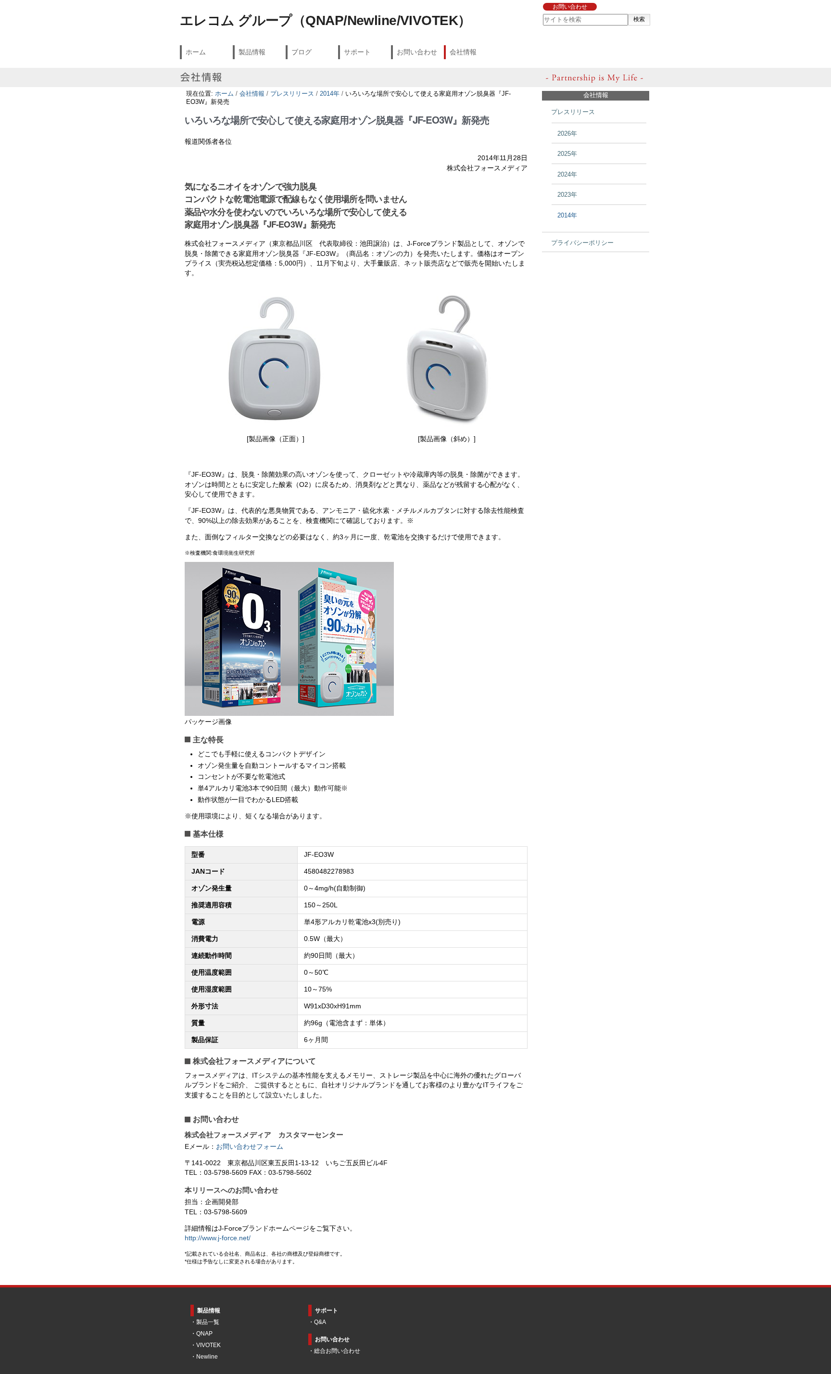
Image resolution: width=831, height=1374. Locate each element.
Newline (207, 1356)
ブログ (301, 52)
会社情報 (463, 52)
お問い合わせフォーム (249, 1146)
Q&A (320, 1322)
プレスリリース (292, 93)
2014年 (330, 93)
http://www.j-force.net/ (218, 1238)
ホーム (196, 52)
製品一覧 (207, 1322)
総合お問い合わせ (337, 1351)
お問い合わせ (570, 7)
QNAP (204, 1333)
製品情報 (252, 52)
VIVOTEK (208, 1345)
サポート (357, 52)
